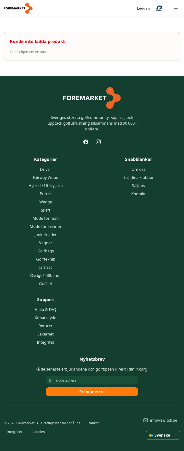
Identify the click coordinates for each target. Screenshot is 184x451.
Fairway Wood (45, 177)
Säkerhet (45, 334)
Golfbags (45, 251)
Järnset (45, 267)
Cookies (39, 431)
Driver (45, 169)
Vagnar (45, 242)
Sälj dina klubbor (138, 177)
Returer (45, 326)
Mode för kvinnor (46, 226)
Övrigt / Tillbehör (45, 275)
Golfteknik (45, 259)
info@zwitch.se (163, 420)
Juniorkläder (45, 234)
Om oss (138, 169)
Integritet (45, 342)
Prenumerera (92, 391)
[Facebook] (85, 142)
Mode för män (46, 218)
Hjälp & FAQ (45, 309)
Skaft (45, 210)
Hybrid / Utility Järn (46, 185)
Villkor (94, 423)
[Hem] (92, 98)
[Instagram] (98, 142)
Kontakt (138, 193)
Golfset (45, 283)
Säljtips (138, 185)
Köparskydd (46, 317)
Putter (45, 193)
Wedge (45, 202)
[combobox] (163, 435)
